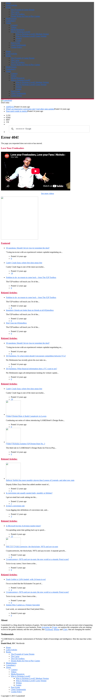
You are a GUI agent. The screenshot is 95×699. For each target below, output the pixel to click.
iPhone (56, 629)
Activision (46, 627)
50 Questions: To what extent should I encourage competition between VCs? (36, 356)
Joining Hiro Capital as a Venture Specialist (23, 605)
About (8, 23)
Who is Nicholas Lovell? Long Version (31, 36)
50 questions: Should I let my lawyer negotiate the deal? (27, 248)
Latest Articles (11, 5)
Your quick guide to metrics (16, 111)
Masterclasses (11, 18)
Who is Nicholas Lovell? (20, 32)
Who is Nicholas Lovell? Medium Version (32, 34)
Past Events (15, 43)
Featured (5, 243)
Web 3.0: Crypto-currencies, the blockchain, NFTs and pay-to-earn (32, 547)
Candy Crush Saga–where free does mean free (24, 263)
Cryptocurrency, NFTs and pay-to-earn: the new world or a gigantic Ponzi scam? (37, 559)
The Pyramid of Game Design (22, 10)
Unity (65, 629)
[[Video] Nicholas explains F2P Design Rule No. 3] (13, 442)
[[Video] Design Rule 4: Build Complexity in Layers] (13, 414)
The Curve (15, 12)
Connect (14, 25)
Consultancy (11, 21)
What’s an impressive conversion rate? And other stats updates (30, 109)
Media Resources (17, 29)
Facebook (49, 629)
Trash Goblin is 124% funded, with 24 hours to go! (26, 579)
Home (8, 3)
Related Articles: (9, 292)
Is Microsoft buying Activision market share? (23, 526)
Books (8, 7)
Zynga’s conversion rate (15, 506)
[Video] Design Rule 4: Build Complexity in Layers (26, 416)
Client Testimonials (18, 45)
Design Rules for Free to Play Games (25, 16)
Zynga (54, 627)
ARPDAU (10, 107)
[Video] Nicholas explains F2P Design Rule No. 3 (25, 444)
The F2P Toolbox (18, 14)
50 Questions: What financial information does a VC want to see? (31, 369)
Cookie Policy (16, 47)
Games (18, 41)
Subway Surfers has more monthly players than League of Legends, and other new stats (40, 480)
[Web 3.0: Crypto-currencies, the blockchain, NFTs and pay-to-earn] (13, 545)
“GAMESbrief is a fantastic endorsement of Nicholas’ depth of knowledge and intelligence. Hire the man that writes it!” (46, 641)
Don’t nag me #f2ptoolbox (16, 323)
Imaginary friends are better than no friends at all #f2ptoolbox (30, 310)
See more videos (47, 193)
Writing (19, 38)
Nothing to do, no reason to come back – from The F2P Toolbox (31, 277)
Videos (13, 27)
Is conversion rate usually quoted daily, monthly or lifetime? (29, 493)
